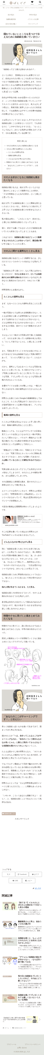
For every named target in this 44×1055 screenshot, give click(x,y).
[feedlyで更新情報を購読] (22, 557)
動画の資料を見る (14, 155)
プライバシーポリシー (33, 1044)
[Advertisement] (22, 843)
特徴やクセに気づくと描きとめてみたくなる (22, 162)
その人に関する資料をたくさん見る (19, 149)
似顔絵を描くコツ (9, 813)
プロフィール (11, 1044)
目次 (19, 141)
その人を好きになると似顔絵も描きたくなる (22, 146)
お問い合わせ (22, 1048)
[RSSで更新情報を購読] (32, 557)
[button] (28, 880)
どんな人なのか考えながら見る (19, 159)
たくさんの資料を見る (16, 152)
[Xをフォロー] (12, 557)
